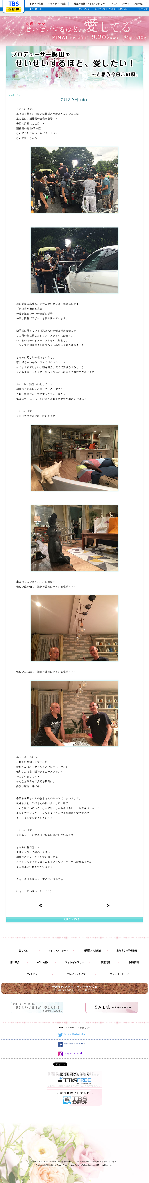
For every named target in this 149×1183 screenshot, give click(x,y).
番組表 (13, 9)
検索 (39, 9)
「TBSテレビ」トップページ (13, 3)
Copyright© (41, 1165)
